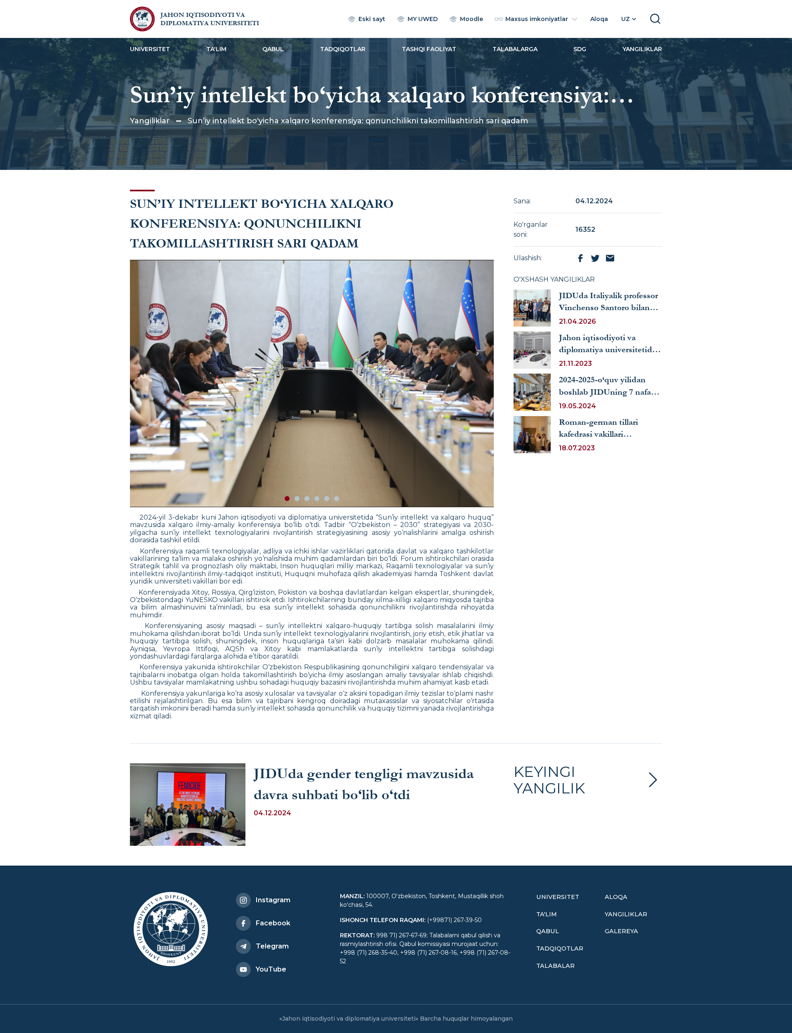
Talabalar (555, 965)
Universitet (150, 49)
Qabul (273, 49)
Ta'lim (216, 49)
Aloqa (616, 897)
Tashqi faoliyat (429, 49)
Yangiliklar (642, 49)
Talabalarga (515, 49)
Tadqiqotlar (342, 49)
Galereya (621, 931)
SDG (579, 49)
